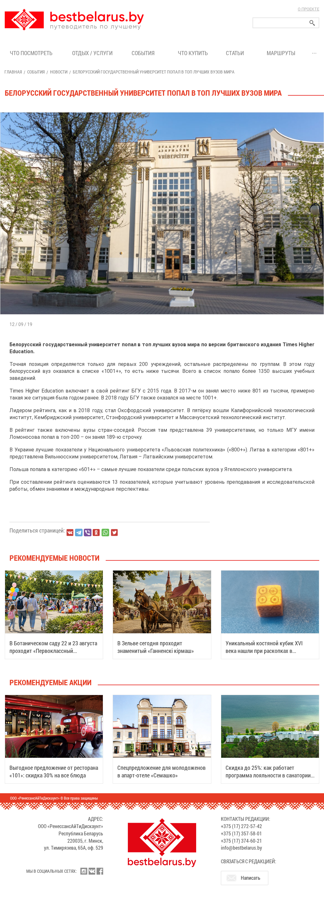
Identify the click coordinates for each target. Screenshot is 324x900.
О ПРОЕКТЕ (308, 9)
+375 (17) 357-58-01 (241, 833)
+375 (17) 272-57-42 (241, 826)
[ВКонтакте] (70, 532)
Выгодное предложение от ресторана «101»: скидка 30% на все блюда (53, 771)
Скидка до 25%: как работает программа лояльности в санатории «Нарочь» (268, 775)
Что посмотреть (31, 53)
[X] (114, 532)
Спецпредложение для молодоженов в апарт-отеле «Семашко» (161, 771)
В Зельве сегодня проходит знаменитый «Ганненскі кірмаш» (155, 646)
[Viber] (87, 532)
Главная (13, 72)
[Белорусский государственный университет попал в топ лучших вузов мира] (162, 112)
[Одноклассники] (96, 533)
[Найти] (312, 23)
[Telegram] (79, 532)
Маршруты (281, 53)
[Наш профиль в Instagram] (83, 871)
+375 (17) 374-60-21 (241, 840)
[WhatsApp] (105, 532)
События (144, 53)
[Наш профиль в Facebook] (99, 871)
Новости (58, 72)
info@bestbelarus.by (241, 847)
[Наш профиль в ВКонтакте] (91, 871)
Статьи (236, 53)
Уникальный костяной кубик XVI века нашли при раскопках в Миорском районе (264, 650)
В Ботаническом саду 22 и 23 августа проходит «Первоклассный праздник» (53, 650)
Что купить (193, 53)
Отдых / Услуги (92, 53)
